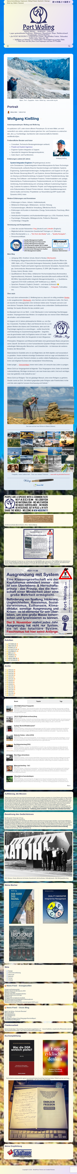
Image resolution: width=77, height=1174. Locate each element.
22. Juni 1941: (8, 1017)
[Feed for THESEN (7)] (15, 656)
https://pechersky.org (25, 828)
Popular (38, 701)
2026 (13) (11, 670)
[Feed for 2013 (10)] (14, 693)
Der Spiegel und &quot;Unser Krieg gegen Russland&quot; (20, 1018)
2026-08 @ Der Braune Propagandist (24, 706)
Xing (34, 229)
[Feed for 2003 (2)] (13, 695)
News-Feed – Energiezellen (19, 986)
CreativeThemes (50, 1169)
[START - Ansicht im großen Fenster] (38, 519)
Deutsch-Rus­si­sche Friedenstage (32, 1030)
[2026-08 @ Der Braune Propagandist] (9, 708)
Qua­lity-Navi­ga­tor (59, 234)
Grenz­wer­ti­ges (24, 365)
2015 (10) (11, 689)
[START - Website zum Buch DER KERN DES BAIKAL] (21, 906)
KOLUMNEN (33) (12, 651)
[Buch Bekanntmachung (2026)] (9, 747)
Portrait (10, 971)
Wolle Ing (9, 3)
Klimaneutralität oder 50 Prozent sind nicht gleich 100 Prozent (21, 1002)
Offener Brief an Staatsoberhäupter (24, 776)
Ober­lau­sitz (51, 258)
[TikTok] (61, 2)
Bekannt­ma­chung (55, 564)
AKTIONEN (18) (12, 644)
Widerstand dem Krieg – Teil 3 (22, 765)
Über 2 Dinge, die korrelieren (21, 755)
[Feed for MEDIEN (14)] (15, 655)
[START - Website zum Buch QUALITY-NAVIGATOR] (55, 906)
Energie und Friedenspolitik (12, 989)
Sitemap (47, 1)
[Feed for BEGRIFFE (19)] (16, 647)
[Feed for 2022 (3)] (13, 677)
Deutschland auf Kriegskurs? (12, 1020)
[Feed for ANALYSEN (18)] (17, 646)
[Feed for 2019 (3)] (13, 682)
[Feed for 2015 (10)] (14, 689)
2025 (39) (11, 671)
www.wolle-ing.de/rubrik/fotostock (60, 474)
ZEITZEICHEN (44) (13, 660)
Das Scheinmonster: (10, 1014)
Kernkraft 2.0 (8, 996)
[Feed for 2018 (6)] (13, 684)
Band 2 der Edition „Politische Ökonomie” (16, 1011)
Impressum (24, 1)
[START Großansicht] (40, 405)
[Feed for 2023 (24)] (14, 675)
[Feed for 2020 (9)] (13, 680)
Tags (61, 701)
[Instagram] (59, 2)
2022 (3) (10, 677)
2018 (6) (10, 684)
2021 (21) (11, 679)
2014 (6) (10, 691)
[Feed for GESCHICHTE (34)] (18, 649)
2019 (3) (10, 682)
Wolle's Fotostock (18, 3)
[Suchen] (69, 46)
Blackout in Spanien (10, 992)
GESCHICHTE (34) (12, 649)
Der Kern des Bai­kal (39, 234)
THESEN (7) (11, 656)
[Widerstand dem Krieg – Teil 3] (9, 768)
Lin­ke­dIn (50, 229)
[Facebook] (57, 2)
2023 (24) (11, 675)
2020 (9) (10, 680)
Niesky (66, 297)
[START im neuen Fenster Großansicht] (38, 1110)
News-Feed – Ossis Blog (18, 1008)
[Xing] (65, 2)
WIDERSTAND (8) (12, 658)
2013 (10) (11, 693)
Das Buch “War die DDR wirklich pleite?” (24, 726)
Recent (16, 701)
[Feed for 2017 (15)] (14, 686)
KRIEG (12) (11, 653)
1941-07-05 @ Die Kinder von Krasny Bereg (25, 716)
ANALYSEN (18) (12, 646)
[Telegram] (69, 2)
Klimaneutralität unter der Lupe (13, 995)
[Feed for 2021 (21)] (14, 679)
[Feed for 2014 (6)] (13, 691)
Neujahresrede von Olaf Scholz (13, 1001)
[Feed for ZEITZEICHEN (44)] (18, 660)
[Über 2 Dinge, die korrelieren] (9, 758)
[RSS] (53, 2)
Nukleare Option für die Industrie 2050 (15, 991)
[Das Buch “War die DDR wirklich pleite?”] (9, 728)
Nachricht (40, 1)
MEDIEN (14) (11, 655)
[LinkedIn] (67, 2)
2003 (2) (10, 695)
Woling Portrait (32, 1)
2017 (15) (11, 686)
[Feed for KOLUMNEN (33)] (17, 651)
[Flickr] (63, 2)
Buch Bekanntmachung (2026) (22, 744)
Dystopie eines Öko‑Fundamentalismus (15, 994)
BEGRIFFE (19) (11, 647)
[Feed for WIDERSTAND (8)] (18, 658)
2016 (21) (11, 688)
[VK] (55, 2)
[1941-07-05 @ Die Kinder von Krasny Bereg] (9, 719)
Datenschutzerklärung (13, 1)
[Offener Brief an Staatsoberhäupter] (9, 779)
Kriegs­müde (30, 1079)
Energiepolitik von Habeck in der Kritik (15, 998)
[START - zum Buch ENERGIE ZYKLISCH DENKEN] (55, 1057)
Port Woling (38, 27)
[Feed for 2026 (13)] (14, 670)
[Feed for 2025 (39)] (14, 671)
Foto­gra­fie (54, 287)
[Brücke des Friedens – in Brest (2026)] (9, 738)
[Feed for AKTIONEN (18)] (17, 644)
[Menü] (8, 46)
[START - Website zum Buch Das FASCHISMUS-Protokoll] (21, 943)
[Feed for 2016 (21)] (14, 688)
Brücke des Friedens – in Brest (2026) (24, 735)
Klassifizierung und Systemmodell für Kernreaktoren (19, 999)
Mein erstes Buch (9, 1013)
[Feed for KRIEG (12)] (14, 653)
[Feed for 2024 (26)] (14, 673)
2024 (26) (11, 673)
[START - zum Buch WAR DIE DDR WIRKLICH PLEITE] (21, 1057)
